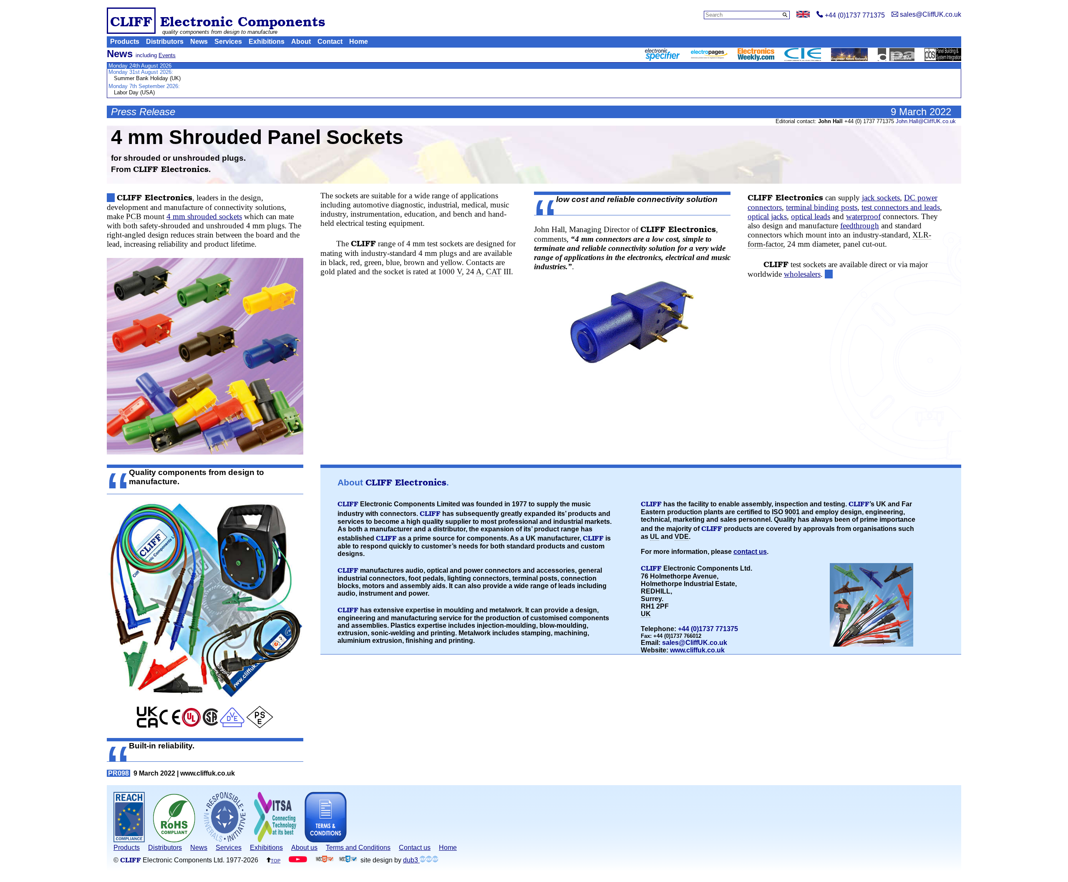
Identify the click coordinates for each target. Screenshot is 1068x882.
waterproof (863, 216)
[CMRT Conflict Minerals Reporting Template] (225, 840)
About (301, 41)
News (199, 41)
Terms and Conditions (358, 847)
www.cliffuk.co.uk (697, 650)
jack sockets (881, 197)
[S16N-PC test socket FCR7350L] (632, 322)
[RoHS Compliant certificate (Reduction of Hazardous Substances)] (174, 840)
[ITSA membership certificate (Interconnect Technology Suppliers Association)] (275, 840)
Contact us (415, 847)
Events (167, 55)
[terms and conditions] (326, 840)
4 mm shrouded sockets (204, 216)
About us (304, 847)
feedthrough (859, 225)
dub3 (411, 860)
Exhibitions (267, 41)
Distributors (165, 41)
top (275, 860)
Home (358, 41)
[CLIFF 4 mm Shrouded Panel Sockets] (205, 356)
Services (228, 41)
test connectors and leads (900, 207)
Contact (330, 41)
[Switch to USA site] (803, 15)
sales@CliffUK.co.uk (694, 642)
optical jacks (767, 216)
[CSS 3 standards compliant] (348, 860)
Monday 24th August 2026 (139, 66)
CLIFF (131, 20)
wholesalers (802, 274)
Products (124, 41)
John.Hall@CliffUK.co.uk (926, 121)
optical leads (810, 216)
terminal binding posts (821, 207)
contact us (750, 551)
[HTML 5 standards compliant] (324, 860)
